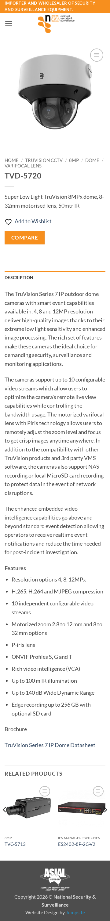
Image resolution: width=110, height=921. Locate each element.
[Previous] (5, 822)
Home (12, 160)
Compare (24, 237)
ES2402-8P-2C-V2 (76, 844)
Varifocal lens (23, 165)
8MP (74, 160)
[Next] (105, 822)
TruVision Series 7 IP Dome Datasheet (50, 745)
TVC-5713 (15, 844)
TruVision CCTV (44, 160)
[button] (9, 24)
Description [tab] (19, 277)
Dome (92, 160)
